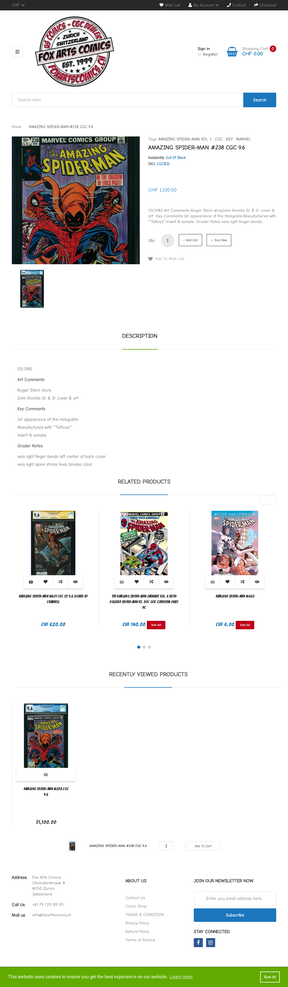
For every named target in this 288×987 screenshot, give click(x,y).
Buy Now (220, 240)
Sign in (204, 48)
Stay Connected (212, 931)
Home (16, 127)
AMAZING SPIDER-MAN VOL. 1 (185, 139)
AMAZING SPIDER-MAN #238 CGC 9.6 (46, 791)
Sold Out (191, 240)
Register (210, 54)
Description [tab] (140, 336)
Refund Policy (137, 931)
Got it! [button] (270, 977)
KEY (229, 139)
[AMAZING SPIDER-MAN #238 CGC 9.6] (32, 288)
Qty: (151, 240)
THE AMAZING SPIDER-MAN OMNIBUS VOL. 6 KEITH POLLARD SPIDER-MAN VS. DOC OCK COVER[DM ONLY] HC (144, 601)
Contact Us (135, 897)
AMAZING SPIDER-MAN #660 (235, 596)
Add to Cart (203, 846)
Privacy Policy (137, 923)
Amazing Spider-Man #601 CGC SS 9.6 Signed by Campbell (53, 599)
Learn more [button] (181, 976)
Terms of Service (140, 940)
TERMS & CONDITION (144, 914)
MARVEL (243, 139)
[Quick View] (75, 582)
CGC (219, 139)
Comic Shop (136, 906)
